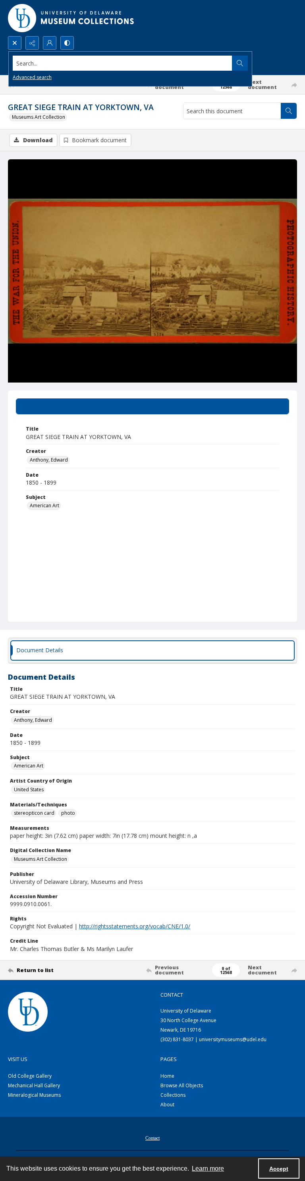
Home (167, 1076)
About (167, 1104)
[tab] (152, 406)
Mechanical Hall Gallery (34, 1085)
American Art (44, 505)
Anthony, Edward (49, 459)
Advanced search (32, 77)
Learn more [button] (208, 1168)
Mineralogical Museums (34, 1095)
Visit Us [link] (17, 1059)
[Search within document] (289, 111)
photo (68, 813)
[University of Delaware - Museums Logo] (71, 18)
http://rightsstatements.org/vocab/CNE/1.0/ (134, 926)
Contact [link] (171, 994)
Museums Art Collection (38, 117)
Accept (278, 1169)
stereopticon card (34, 813)
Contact (152, 1138)
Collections (172, 1095)
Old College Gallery (30, 1076)
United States (29, 789)
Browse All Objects (181, 1085)
